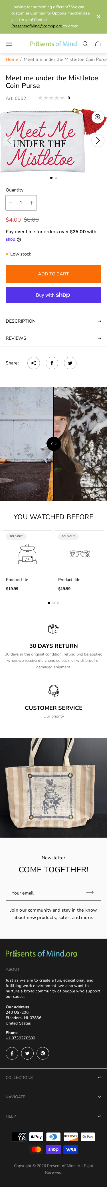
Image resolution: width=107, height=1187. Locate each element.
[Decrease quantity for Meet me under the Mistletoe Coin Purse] (10, 202)
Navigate (15, 1097)
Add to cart (53, 274)
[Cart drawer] (98, 44)
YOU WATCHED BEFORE (54, 517)
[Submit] (92, 892)
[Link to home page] (41, 954)
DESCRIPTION (21, 321)
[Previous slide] (9, 140)
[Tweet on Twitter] (70, 363)
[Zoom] (98, 117)
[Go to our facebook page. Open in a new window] (12, 1053)
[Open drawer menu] (9, 44)
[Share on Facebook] (52, 363)
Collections (19, 1077)
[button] (51, 178)
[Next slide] (98, 140)
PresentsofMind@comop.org (36, 26)
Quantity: (15, 190)
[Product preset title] (27, 554)
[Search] (85, 44)
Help (11, 1116)
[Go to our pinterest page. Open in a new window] (43, 1053)
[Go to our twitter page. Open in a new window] (27, 1053)
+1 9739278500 (20, 1038)
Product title (17, 580)
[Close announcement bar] (98, 16)
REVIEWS (16, 338)
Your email (23, 893)
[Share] (33, 363)
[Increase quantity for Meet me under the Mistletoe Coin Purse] (32, 202)
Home (12, 59)
